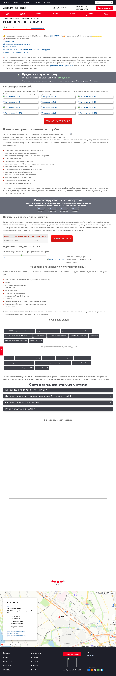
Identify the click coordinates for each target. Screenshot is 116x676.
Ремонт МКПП (8, 14)
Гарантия (7, 666)
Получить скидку (62, 238)
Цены (5, 657)
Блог (33, 670)
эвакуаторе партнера (37, 28)
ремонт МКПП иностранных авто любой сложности (19, 331)
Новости (35, 666)
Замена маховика (72, 14)
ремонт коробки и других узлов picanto (16, 340)
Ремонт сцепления (38, 14)
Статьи (34, 661)
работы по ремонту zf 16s (64, 358)
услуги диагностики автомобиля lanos (48, 331)
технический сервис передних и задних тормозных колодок (53, 363)
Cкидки (34, 657)
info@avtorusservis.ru (17, 627)
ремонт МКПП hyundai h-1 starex (57, 335)
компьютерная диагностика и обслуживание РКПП (19, 367)
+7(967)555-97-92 (81, 9)
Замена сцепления (55, 14)
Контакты (7, 661)
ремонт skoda (94, 335)
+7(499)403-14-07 (81, 7)
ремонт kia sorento (40, 335)
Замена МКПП (22, 14)
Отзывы (6, 670)
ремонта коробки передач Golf (61, 65)
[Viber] (95, 670)
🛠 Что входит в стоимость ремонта (16, 44)
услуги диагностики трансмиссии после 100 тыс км (76, 331)
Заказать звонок (104, 8)
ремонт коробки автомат (82, 358)
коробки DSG (106, 14)
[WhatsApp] (92, 8)
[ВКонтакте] (88, 670)
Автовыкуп (36, 653)
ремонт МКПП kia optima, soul (78, 335)
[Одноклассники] (92, 670)
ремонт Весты (9, 358)
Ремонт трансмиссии (90, 14)
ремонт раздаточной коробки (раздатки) (28, 358)
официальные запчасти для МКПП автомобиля (18, 335)
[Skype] (102, 670)
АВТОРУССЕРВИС (14, 8)
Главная (6, 653)
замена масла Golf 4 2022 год (81, 363)
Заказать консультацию (58, 121)
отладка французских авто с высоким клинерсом (19, 363)
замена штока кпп (48, 358)
